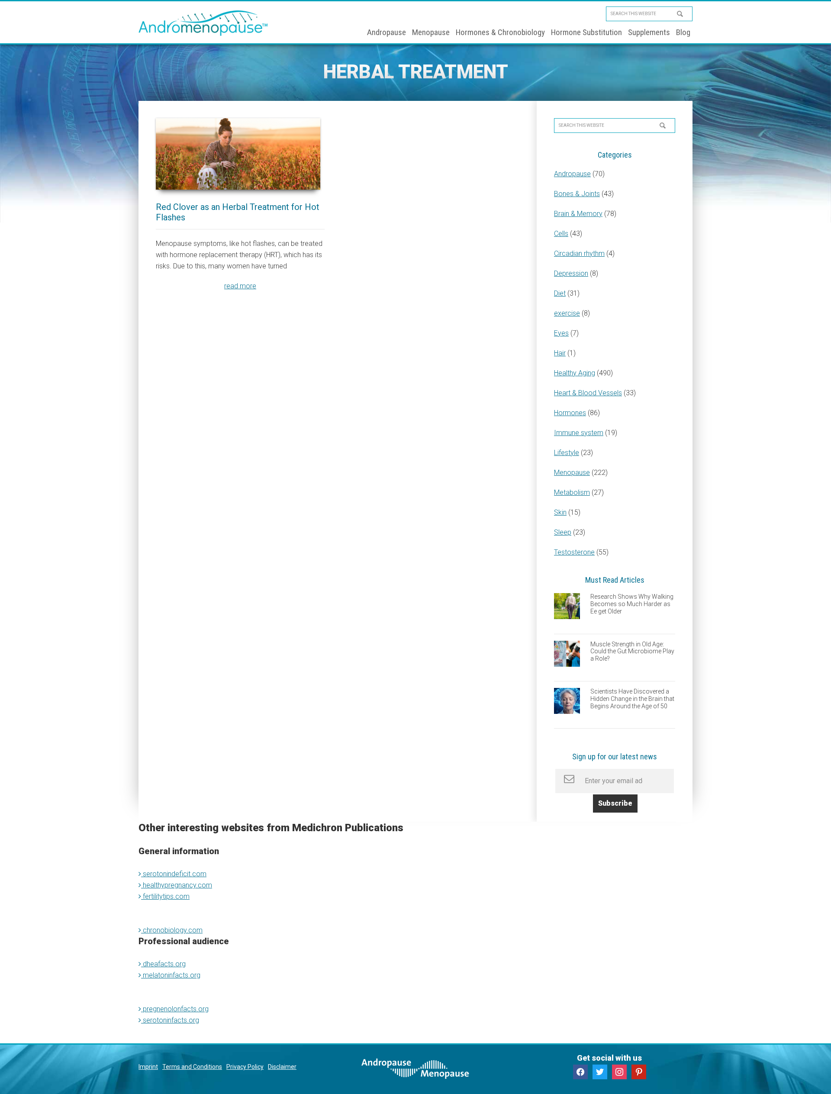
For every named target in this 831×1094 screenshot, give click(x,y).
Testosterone (574, 552)
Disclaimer (282, 1066)
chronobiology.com (172, 930)
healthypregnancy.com (176, 885)
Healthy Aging (574, 373)
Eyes (561, 333)
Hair (560, 353)
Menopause (572, 472)
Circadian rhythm (579, 253)
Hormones (570, 413)
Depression (571, 273)
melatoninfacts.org (170, 975)
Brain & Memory (578, 214)
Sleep (562, 532)
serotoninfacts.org (170, 1020)
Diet (560, 293)
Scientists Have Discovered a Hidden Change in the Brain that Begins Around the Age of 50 (632, 699)
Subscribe (615, 803)
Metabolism (572, 492)
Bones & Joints (577, 194)
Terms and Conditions (192, 1066)
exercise (567, 313)
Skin (560, 512)
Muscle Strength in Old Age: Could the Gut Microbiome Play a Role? (632, 651)
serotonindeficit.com (173, 874)
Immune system (578, 433)
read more (240, 286)
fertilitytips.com (165, 896)
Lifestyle (566, 453)
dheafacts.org (163, 964)
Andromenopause (203, 23)
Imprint (148, 1066)
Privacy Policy (245, 1066)
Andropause (572, 174)
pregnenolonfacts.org (175, 1009)
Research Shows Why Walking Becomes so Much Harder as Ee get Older (631, 604)
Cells (561, 233)
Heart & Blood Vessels (588, 393)
